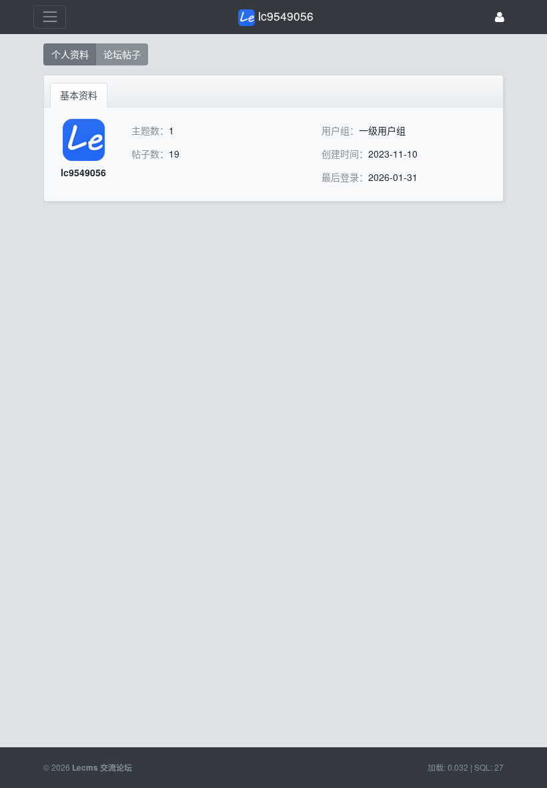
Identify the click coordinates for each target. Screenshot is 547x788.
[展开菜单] (49, 17)
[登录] (499, 17)
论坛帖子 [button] (122, 54)
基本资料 (78, 95)
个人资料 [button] (70, 54)
